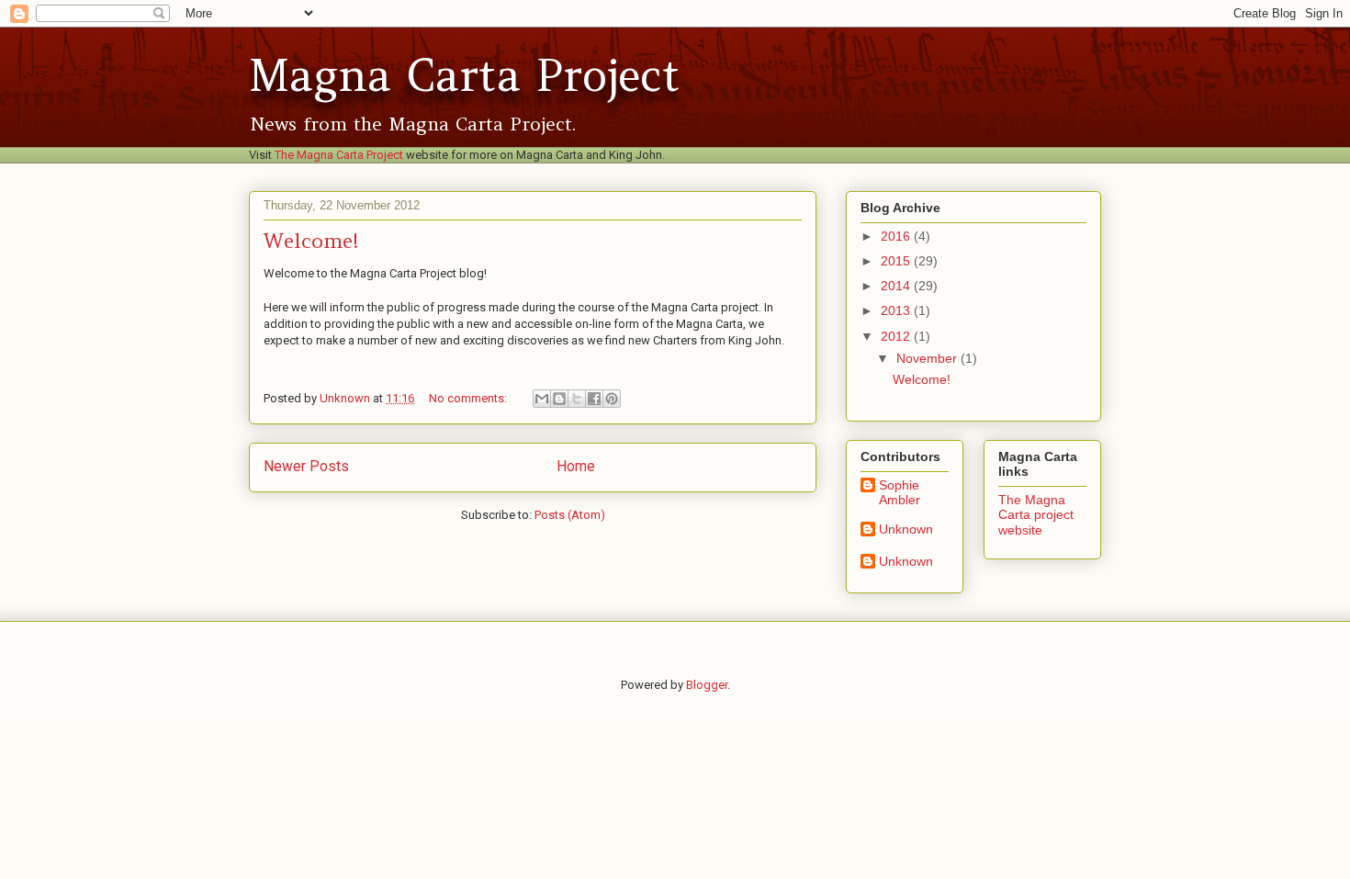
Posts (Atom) (569, 515)
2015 (897, 261)
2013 (897, 310)
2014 (897, 285)
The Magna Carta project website (1036, 515)
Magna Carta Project (465, 75)
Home (576, 466)
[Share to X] (577, 398)
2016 (897, 236)
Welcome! (311, 241)
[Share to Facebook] (594, 398)
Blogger (706, 685)
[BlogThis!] (559, 398)
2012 (897, 336)
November (928, 358)
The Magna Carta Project (339, 155)
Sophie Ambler (899, 493)
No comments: (469, 398)
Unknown (906, 529)
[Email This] (542, 398)
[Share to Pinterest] (611, 398)
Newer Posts (306, 466)
